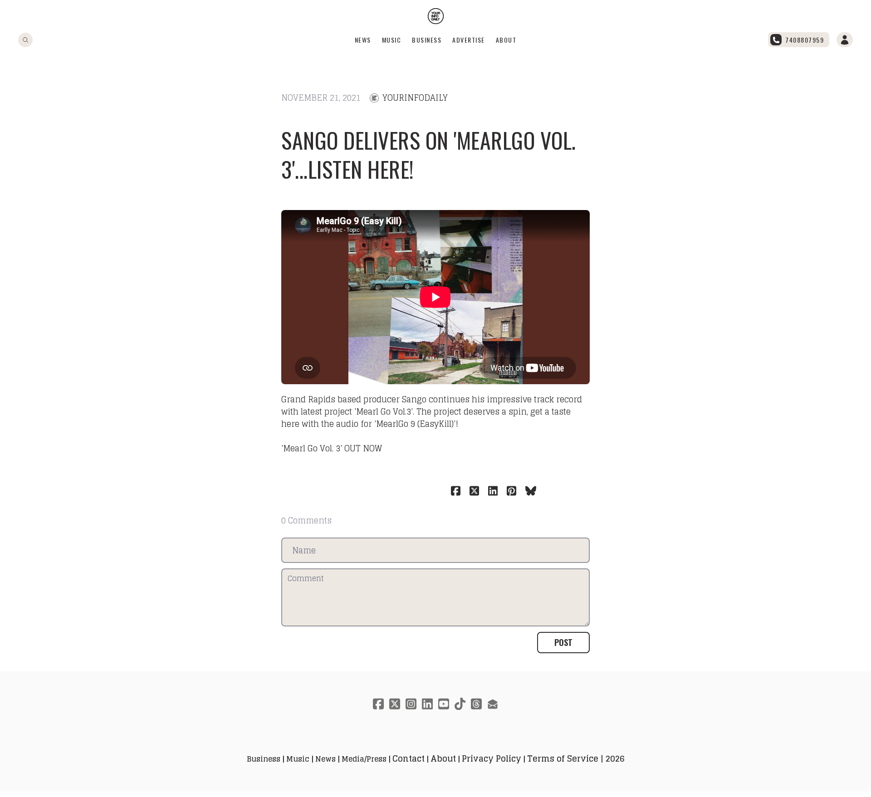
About (506, 39)
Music (391, 39)
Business (426, 39)
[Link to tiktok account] (460, 704)
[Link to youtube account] (443, 704)
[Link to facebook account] (378, 704)
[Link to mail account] (492, 704)
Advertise (468, 39)
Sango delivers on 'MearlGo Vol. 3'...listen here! (428, 154)
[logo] (436, 16)
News (363, 39)
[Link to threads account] (476, 704)
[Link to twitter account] (394, 704)
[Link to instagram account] (411, 704)
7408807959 (804, 39)
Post (563, 642)
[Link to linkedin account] (427, 704)
